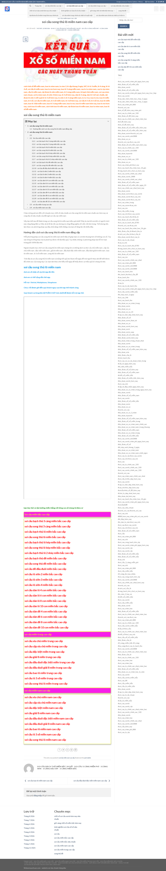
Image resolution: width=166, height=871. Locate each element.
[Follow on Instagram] (159, 2)
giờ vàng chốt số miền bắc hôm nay (101, 11)
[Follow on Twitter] (161, 2)
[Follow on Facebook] (156, 2)
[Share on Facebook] (59, 750)
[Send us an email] (163, 2)
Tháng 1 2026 (29, 844)
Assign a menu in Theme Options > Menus (130, 2)
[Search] (30, 5)
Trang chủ (38, 6)
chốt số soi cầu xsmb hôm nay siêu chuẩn (42, 11)
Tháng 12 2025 (29, 848)
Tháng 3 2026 (29, 836)
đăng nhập (38, 795)
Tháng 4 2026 (29, 832)
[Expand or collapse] (108, 121)
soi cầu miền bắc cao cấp (53, 6)
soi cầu (57, 834)
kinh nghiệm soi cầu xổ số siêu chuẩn (73, 11)
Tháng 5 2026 (29, 828)
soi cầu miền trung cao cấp (97, 6)
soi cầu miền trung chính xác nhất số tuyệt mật (77, 15)
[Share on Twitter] (63, 750)
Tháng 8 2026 (29, 816)
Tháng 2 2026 (29, 840)
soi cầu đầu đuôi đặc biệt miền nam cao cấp (90, 781)
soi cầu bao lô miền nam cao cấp (40, 781)
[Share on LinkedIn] (75, 750)
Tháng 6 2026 (29, 824)
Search (123, 26)
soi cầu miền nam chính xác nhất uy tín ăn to (110, 15)
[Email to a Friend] (67, 750)
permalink (87, 758)
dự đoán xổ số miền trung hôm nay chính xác (43, 15)
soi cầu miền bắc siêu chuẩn (120, 6)
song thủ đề (122, 11)
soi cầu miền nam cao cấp (75, 6)
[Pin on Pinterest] (71, 750)
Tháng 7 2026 (29, 820)
